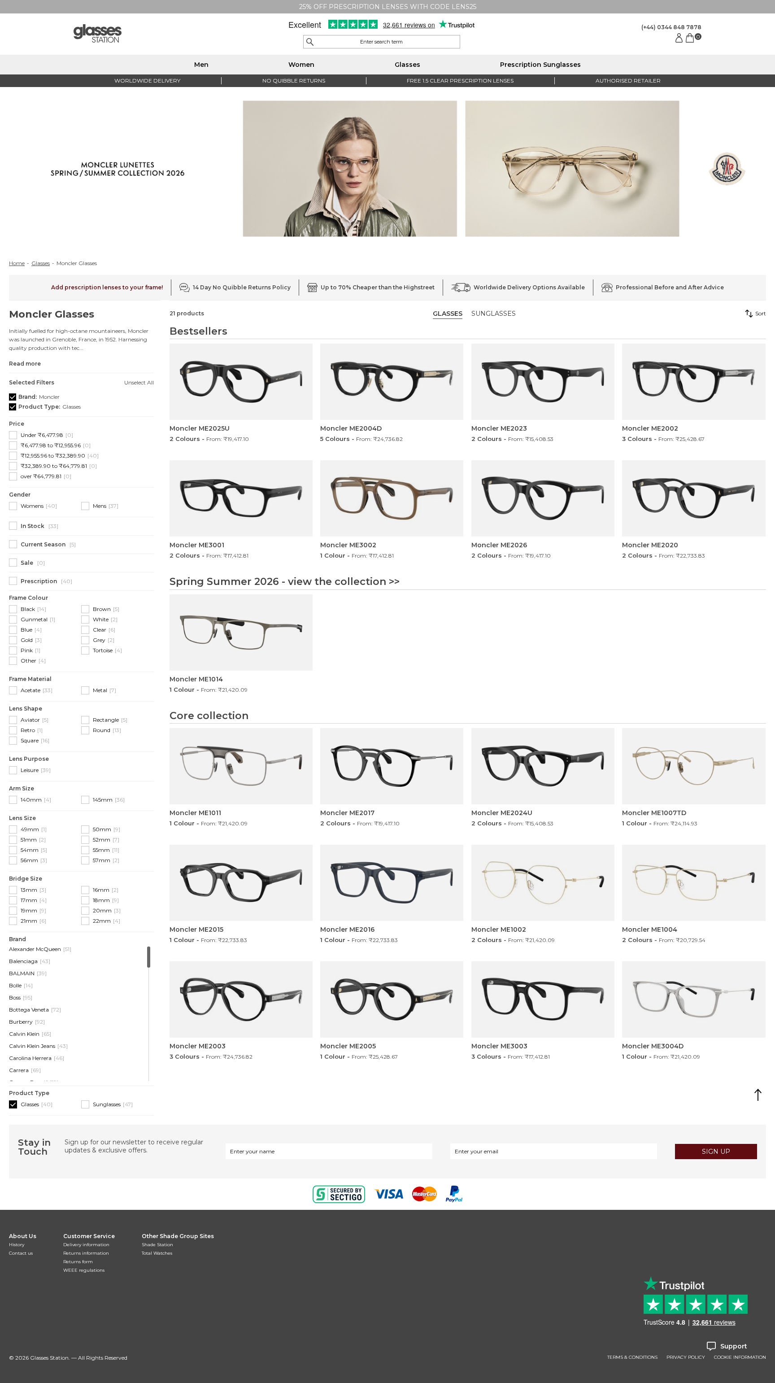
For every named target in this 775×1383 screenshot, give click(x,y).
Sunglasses (493, 314)
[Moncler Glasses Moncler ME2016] (391, 883)
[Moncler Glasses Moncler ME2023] (542, 382)
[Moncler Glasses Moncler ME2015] (241, 883)
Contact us (21, 1253)
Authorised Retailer (628, 80)
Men (201, 65)
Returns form (78, 1262)
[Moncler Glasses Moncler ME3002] (391, 498)
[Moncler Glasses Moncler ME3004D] (693, 999)
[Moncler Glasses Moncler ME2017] (391, 766)
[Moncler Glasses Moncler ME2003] (241, 999)
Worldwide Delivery (147, 80)
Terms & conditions (632, 1357)
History (16, 1245)
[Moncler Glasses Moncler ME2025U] (241, 382)
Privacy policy (685, 1357)
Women (301, 65)
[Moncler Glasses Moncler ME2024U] (542, 766)
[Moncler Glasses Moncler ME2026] (542, 498)
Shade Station (157, 1245)
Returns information (86, 1253)
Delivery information (86, 1245)
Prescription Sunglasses (540, 65)
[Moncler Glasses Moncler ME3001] (241, 498)
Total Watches (157, 1253)
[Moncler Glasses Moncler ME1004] (693, 883)
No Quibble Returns (293, 80)
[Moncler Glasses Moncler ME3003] (542, 999)
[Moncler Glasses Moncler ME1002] (542, 883)
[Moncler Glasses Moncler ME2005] (391, 999)
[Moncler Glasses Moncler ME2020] (693, 498)
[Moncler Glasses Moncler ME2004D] (391, 382)
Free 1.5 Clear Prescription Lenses (460, 80)
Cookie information (740, 1357)
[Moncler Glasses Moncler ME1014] (241, 632)
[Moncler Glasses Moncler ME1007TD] (693, 766)
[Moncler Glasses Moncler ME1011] (241, 766)
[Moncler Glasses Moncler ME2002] (693, 382)
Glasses (407, 65)
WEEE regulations (83, 1270)
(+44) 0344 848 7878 (671, 27)
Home (17, 263)
